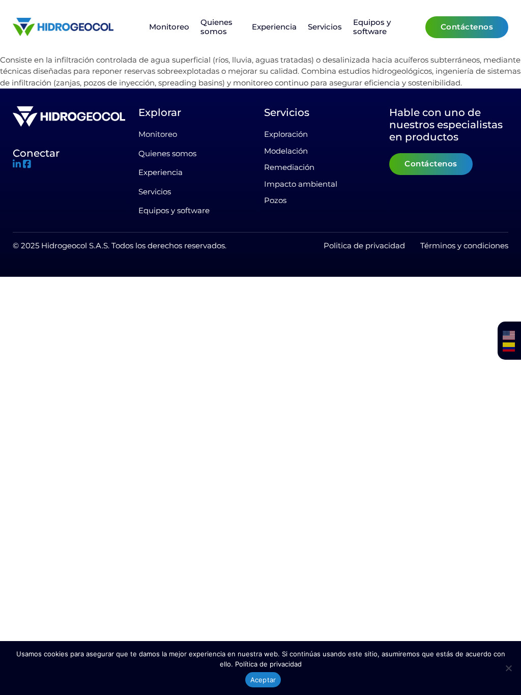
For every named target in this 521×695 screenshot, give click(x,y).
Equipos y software (372, 27)
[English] (509, 335)
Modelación (286, 151)
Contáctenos (467, 27)
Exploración (286, 134)
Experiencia (274, 27)
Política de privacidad (268, 664)
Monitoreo (169, 27)
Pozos (275, 200)
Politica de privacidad (364, 245)
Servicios (325, 27)
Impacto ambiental (300, 184)
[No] (508, 668)
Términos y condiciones (464, 245)
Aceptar (263, 680)
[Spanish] (509, 347)
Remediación (289, 167)
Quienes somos (216, 27)
